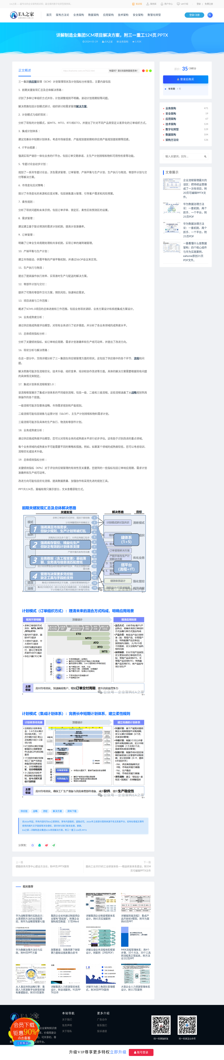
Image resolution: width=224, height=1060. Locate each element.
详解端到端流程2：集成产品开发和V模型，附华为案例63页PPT (135, 919)
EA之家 (25, 830)
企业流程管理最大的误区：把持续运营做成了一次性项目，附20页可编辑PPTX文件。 (195, 188)
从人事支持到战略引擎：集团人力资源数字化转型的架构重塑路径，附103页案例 (30, 990)
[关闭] (35, 1017)
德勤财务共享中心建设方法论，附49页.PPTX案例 (42, 866)
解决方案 (81, 106)
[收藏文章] (32, 845)
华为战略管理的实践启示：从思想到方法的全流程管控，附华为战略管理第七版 (30, 919)
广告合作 (102, 1019)
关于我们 (67, 1019)
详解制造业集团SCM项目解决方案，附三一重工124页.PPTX (59, 830)
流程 (136, 358)
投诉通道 (102, 1031)
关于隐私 (67, 1031)
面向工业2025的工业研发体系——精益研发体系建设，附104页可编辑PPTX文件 (118, 868)
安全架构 (138, 15)
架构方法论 (62, 15)
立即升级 (118, 1052)
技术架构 (123, 15)
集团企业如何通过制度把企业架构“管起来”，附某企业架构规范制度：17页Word (65, 919)
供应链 (33, 81)
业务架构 (78, 15)
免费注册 (209, 4)
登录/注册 (194, 15)
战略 (133, 392)
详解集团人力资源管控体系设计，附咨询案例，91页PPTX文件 (65, 990)
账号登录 (142, 1052)
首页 (49, 15)
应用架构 (108, 15)
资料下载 (71, 811)
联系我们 (102, 1025)
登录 (199, 4)
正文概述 (24, 70)
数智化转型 (154, 15)
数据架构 (93, 15)
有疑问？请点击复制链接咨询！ (124, 71)
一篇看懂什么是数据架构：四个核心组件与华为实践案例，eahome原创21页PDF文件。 (195, 252)
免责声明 (67, 1025)
